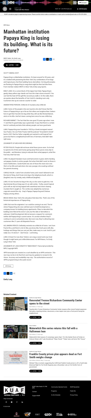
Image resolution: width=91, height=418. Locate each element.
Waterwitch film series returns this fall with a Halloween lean (53, 330)
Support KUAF (36, 395)
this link (40, 14)
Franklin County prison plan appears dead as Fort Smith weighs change (55, 356)
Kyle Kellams (32, 306)
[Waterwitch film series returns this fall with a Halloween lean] (16, 331)
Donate (84, 3)
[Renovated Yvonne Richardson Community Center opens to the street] (16, 303)
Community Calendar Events (59, 387)
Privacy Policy (74, 395)
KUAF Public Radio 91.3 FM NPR (39, 387)
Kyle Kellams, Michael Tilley (36, 360)
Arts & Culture (32, 325)
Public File (73, 391)
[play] (4, 9)
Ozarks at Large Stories (35, 297)
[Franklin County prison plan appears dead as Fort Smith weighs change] (16, 357)
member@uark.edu (70, 14)
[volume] (10, 9)
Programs (54, 391)
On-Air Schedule (55, 395)
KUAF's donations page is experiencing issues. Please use (21, 14)
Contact (34, 391)
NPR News (7, 25)
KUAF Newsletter (75, 387)
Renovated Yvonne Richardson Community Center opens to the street (55, 302)
